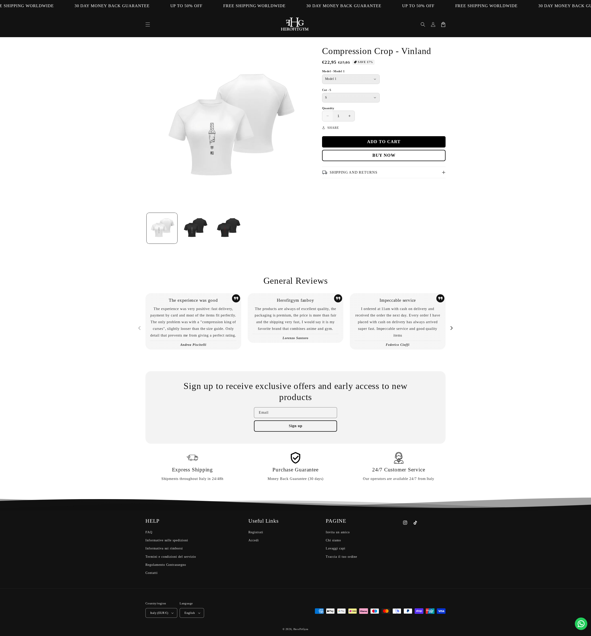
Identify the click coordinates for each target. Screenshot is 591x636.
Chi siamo (333, 540)
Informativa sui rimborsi (164, 548)
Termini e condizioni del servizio (170, 556)
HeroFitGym (300, 629)
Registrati (255, 532)
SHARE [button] (333, 128)
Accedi (253, 540)
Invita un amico (338, 532)
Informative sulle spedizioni (166, 540)
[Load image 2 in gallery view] (195, 228)
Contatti (151, 573)
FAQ (148, 532)
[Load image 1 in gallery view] (162, 228)
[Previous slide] (139, 328)
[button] (148, 24)
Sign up (295, 426)
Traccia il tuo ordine (341, 556)
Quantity (328, 108)
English (189, 613)
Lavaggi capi (335, 548)
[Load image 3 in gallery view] (228, 228)
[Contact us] (581, 624)
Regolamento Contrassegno (165, 565)
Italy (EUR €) (159, 613)
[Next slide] (451, 328)
